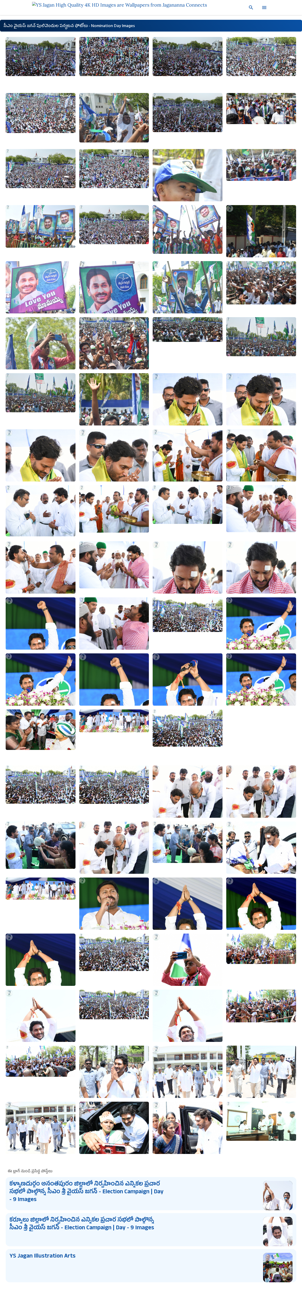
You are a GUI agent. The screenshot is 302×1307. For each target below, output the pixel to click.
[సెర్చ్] (249, 7)
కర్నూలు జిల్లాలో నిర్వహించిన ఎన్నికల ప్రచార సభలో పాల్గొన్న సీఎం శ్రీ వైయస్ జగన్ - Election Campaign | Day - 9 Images (81, 1224)
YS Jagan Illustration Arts (42, 1256)
